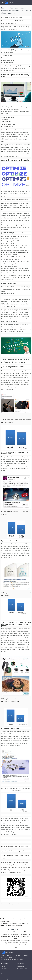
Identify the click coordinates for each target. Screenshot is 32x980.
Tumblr (13, 914)
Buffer (22, 914)
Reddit (8, 914)
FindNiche (3, 971)
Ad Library (20, 971)
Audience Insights (22, 968)
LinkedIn (28, 914)
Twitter (2, 914)
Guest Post (4, 977)
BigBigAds (4, 968)
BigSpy (3, 966)
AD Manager (20, 966)
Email (17, 914)
